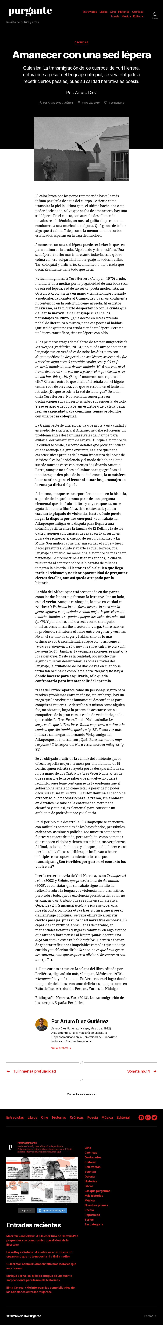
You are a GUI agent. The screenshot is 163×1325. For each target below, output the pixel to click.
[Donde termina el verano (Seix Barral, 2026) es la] (66, 1169)
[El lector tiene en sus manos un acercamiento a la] (18, 1169)
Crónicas (137, 11)
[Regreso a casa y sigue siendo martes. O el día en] (66, 1193)
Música (126, 16)
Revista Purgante (29, 1316)
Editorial (138, 16)
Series (89, 1219)
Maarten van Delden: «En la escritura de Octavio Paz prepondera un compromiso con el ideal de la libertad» (42, 1240)
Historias (124, 11)
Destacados (93, 1157)
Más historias (94, 1195)
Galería (90, 1176)
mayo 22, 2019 (91, 102)
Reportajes (92, 1214)
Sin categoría (94, 1224)
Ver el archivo (61, 1048)
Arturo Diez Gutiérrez (60, 102)
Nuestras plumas (96, 1205)
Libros (103, 11)
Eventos (90, 1171)
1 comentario (116, 102)
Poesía (115, 16)
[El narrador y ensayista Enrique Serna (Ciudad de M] (42, 1169)
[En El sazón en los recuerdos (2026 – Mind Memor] (42, 1193)
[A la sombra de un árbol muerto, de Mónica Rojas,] (18, 1193)
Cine (113, 11)
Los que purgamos (97, 1191)
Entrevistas (90, 11)
